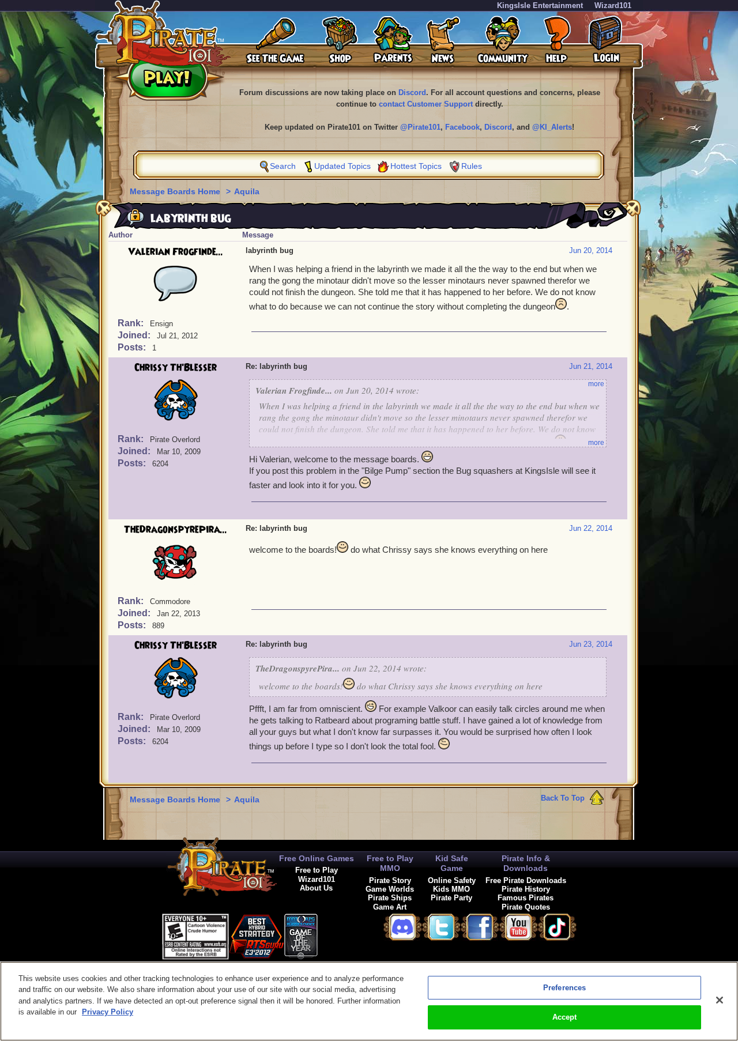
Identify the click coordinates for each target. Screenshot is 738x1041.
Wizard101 (612, 5)
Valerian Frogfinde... (175, 252)
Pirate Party (451, 897)
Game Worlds (390, 889)
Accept (564, 1017)
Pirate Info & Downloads (526, 863)
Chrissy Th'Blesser (175, 368)
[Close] (719, 1000)
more (596, 384)
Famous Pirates (526, 897)
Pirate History (526, 889)
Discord (412, 92)
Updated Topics (342, 166)
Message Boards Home (176, 191)
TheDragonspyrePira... (175, 530)
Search (283, 166)
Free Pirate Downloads (525, 880)
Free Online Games (316, 858)
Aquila (246, 191)
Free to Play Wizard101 (316, 874)
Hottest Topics (416, 166)
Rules (471, 166)
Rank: (132, 323)
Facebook (462, 127)
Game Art (389, 907)
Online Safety (452, 880)
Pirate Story (390, 880)
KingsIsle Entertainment (540, 5)
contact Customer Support (426, 104)
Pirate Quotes (526, 907)
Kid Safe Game (451, 863)
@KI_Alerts (552, 127)
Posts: (133, 347)
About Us (316, 888)
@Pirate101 (420, 127)
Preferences (564, 987)
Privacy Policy (107, 1012)
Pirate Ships (390, 897)
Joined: (135, 335)
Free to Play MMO (390, 863)
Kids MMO (451, 889)
